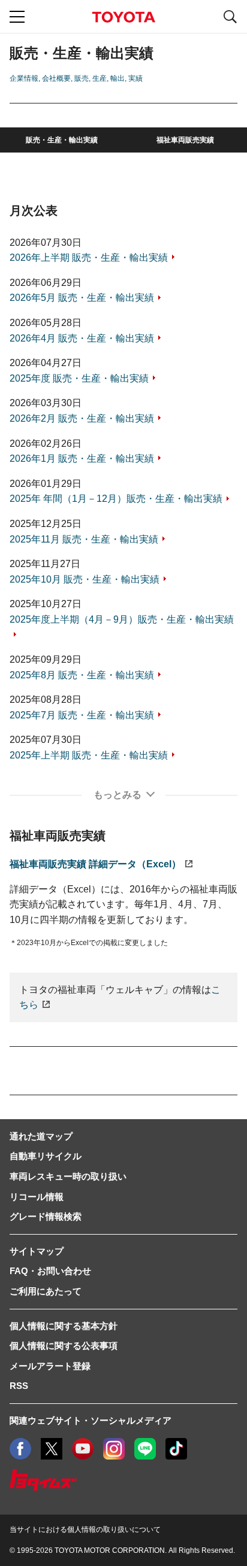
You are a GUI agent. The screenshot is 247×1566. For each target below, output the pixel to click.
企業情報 (24, 78)
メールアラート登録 (50, 1366)
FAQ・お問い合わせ (50, 1271)
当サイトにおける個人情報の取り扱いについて (85, 1529)
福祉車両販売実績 (185, 140)
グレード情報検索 (46, 1216)
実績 (135, 78)
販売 (81, 78)
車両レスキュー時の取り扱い (68, 1176)
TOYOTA (123, 17)
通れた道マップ (41, 1136)
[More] (123, 795)
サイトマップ (37, 1251)
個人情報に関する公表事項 (64, 1345)
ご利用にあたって (46, 1291)
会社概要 (56, 78)
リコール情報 (37, 1197)
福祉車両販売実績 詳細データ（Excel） (95, 864)
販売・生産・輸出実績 (62, 140)
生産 (99, 78)
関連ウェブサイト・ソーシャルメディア (90, 1420)
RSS (19, 1386)
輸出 (117, 78)
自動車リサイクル (46, 1156)
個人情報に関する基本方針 (64, 1326)
